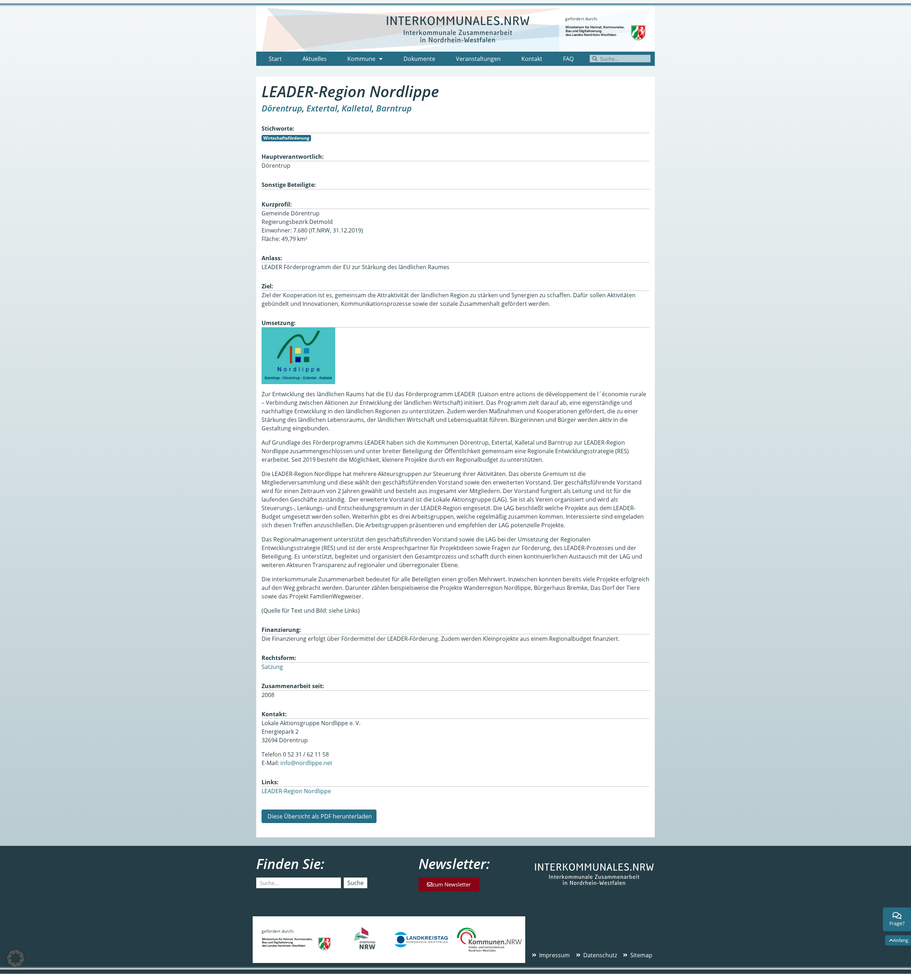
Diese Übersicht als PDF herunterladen (319, 816)
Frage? (897, 923)
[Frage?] (897, 916)
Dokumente (419, 58)
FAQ (568, 58)
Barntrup (394, 108)
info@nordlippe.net (306, 763)
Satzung (272, 667)
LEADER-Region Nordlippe (296, 791)
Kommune (361, 58)
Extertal (321, 108)
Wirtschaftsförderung (286, 138)
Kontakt (531, 58)
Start (275, 58)
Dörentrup (282, 108)
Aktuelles (314, 58)
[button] (15, 958)
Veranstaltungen (478, 58)
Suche (355, 883)
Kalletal (357, 108)
